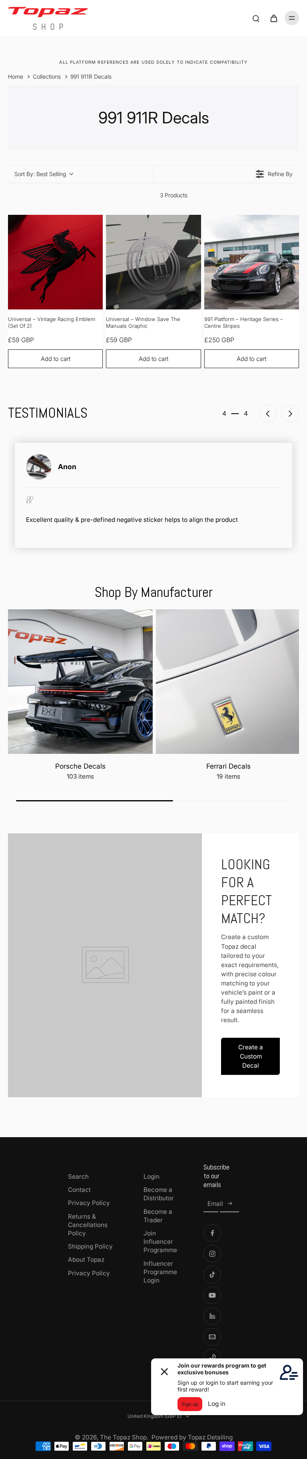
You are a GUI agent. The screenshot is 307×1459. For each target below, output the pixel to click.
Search (78, 1176)
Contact (79, 1189)
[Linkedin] (212, 1316)
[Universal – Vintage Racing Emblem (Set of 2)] (55, 262)
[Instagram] (212, 1254)
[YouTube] (212, 1295)
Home (15, 76)
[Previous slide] (268, 413)
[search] (256, 18)
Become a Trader (158, 1216)
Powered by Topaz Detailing (192, 1437)
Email (215, 1203)
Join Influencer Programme (160, 1241)
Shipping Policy (90, 1246)
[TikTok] (212, 1274)
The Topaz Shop (123, 1437)
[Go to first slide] (290, 413)
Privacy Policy (89, 1203)
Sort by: (40, 173)
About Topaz (86, 1259)
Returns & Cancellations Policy (88, 1225)
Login (151, 1176)
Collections (47, 76)
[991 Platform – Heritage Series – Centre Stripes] (251, 262)
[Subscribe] (229, 1204)
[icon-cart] (273, 18)
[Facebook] (212, 1233)
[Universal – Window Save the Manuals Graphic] (153, 262)
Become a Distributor (159, 1194)
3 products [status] (173, 195)
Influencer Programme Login (160, 1272)
